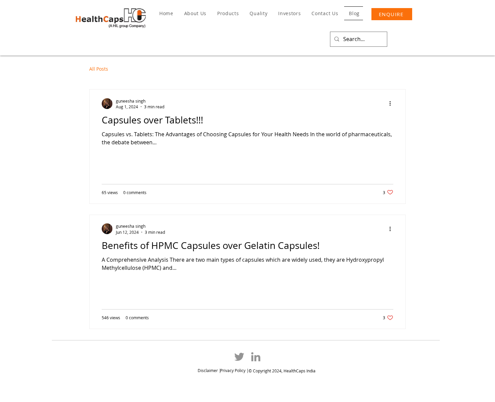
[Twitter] (239, 356)
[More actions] (392, 104)
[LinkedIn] (255, 356)
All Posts (98, 69)
